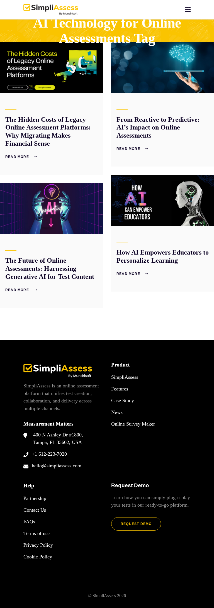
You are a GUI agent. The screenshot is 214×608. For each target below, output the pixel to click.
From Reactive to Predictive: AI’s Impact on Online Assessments (158, 127)
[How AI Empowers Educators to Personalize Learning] (162, 200)
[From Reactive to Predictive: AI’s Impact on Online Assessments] (162, 67)
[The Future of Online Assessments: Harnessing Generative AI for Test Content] (51, 209)
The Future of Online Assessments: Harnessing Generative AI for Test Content (49, 268)
